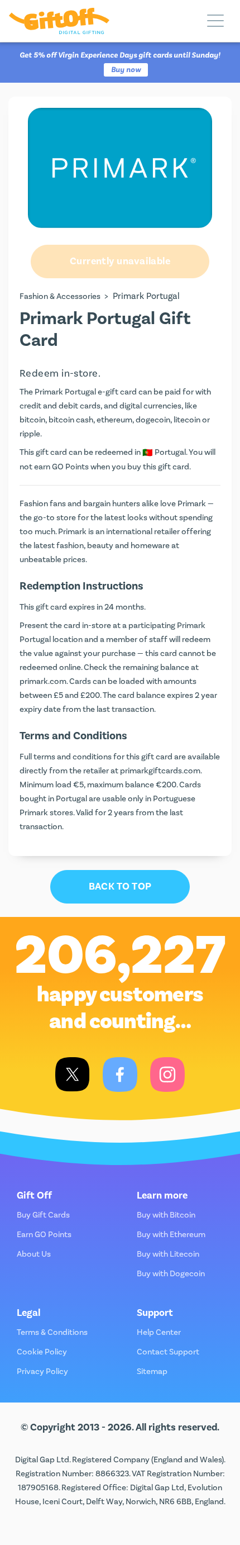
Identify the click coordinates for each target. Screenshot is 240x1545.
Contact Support (168, 1352)
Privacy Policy (42, 1371)
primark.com (43, 681)
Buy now (126, 70)
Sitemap (152, 1371)
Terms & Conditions (52, 1332)
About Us (34, 1254)
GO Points (70, 467)
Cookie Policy (42, 1352)
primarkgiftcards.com (160, 771)
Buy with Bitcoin (166, 1215)
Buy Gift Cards (43, 1215)
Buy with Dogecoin (171, 1273)
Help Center (159, 1332)
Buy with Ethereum (171, 1234)
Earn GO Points (44, 1234)
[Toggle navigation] (215, 21)
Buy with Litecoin (168, 1254)
